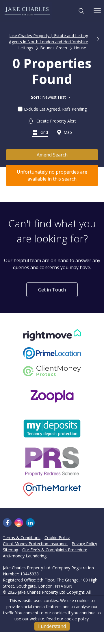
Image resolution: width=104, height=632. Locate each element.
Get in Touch (52, 290)
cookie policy (76, 619)
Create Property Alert (55, 121)
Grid (43, 132)
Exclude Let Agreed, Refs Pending (55, 109)
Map (67, 132)
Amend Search (52, 155)
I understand (52, 626)
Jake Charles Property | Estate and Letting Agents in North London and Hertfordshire (48, 38)
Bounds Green (53, 48)
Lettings (25, 48)
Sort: (36, 97)
